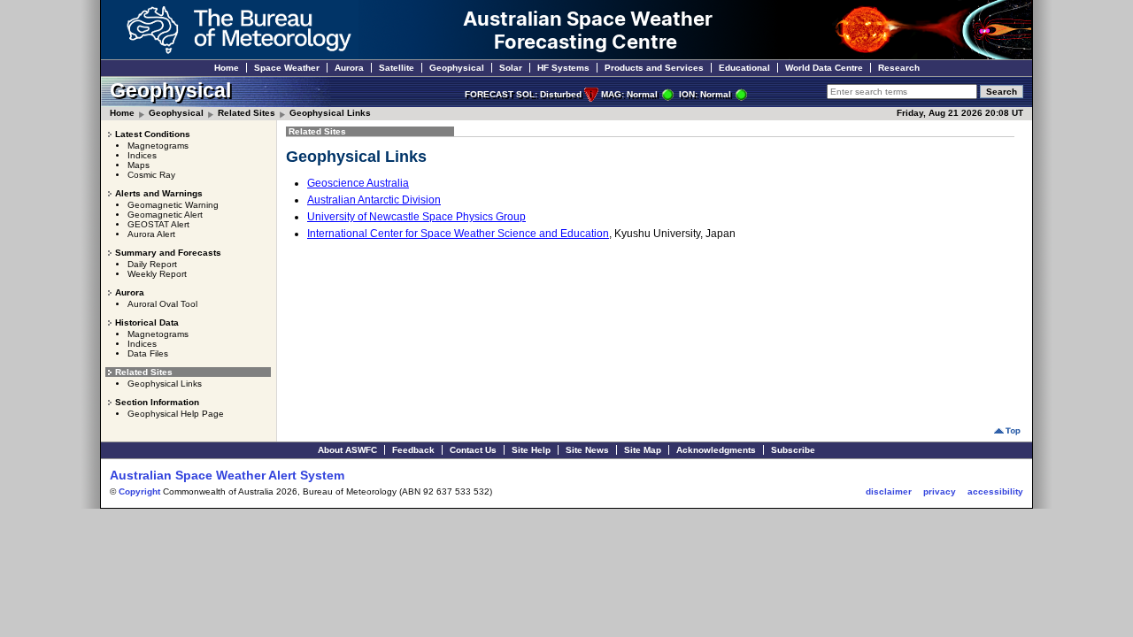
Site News (587, 450)
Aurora (349, 68)
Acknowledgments (716, 450)
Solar (510, 68)
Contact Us (473, 450)
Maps (138, 165)
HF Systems (563, 68)
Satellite (396, 68)
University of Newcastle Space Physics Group (416, 217)
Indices (142, 155)
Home (226, 68)
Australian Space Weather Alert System (227, 475)
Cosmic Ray (151, 175)
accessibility (995, 491)
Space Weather (287, 68)
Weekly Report (157, 274)
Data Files (147, 353)
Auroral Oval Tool (162, 304)
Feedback (413, 450)
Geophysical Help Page (175, 413)
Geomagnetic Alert (165, 214)
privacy (939, 491)
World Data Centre (824, 68)
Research (899, 68)
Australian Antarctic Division (374, 200)
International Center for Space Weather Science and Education (458, 233)
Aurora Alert (151, 234)
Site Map (642, 450)
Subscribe (793, 450)
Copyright (139, 491)
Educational (744, 68)
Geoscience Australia (358, 183)
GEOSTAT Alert (158, 224)
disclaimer (889, 491)
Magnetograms (158, 145)
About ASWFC (347, 450)
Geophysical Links (330, 113)
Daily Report (152, 264)
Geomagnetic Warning (173, 205)
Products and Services (654, 68)
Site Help (531, 450)
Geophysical (456, 68)
